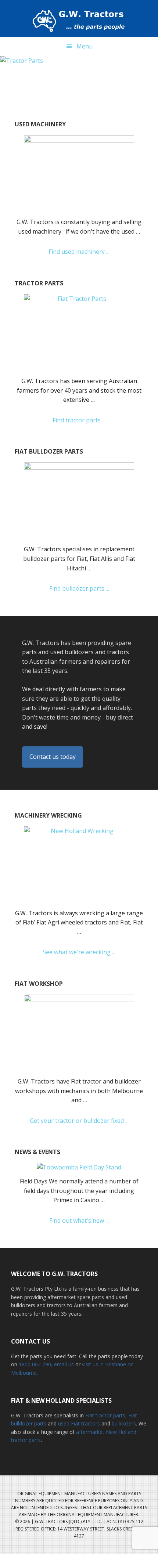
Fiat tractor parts (105, 1415)
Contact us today (52, 757)
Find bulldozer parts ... (92, 589)
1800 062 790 (35, 1364)
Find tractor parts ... (89, 420)
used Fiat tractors (79, 1423)
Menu (84, 46)
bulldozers (124, 1423)
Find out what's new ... (87, 1221)
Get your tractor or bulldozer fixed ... (86, 1121)
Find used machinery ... (93, 252)
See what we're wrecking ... (92, 952)
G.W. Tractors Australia (79, 18)
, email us (63, 1364)
